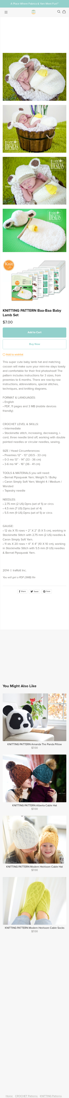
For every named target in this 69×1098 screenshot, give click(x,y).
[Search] (58, 11)
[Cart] (65, 11)
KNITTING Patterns (51, 1096)
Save (48, 591)
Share (23, 591)
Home (9, 1096)
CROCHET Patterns (26, 1096)
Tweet (35, 591)
